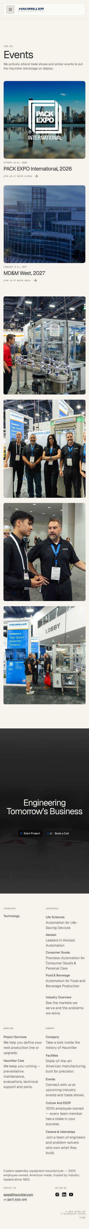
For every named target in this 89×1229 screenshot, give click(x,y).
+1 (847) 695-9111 (15, 1200)
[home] (30, 9)
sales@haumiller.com (18, 1194)
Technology (11, 916)
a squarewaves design (73, 1214)
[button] (10, 9)
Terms (82, 1217)
